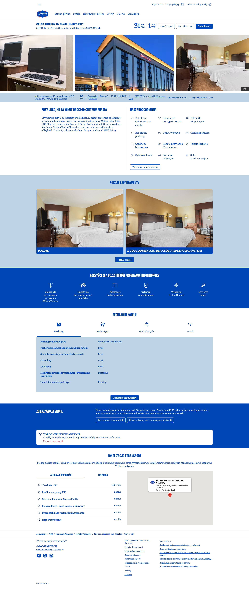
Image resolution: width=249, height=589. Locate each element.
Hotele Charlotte (83, 534)
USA (51, 534)
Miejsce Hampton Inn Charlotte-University (114, 534)
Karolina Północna (64, 534)
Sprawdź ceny (205, 26)
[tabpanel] (124, 364)
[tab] (59, 328)
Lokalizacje (41, 534)
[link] (118, 96)
